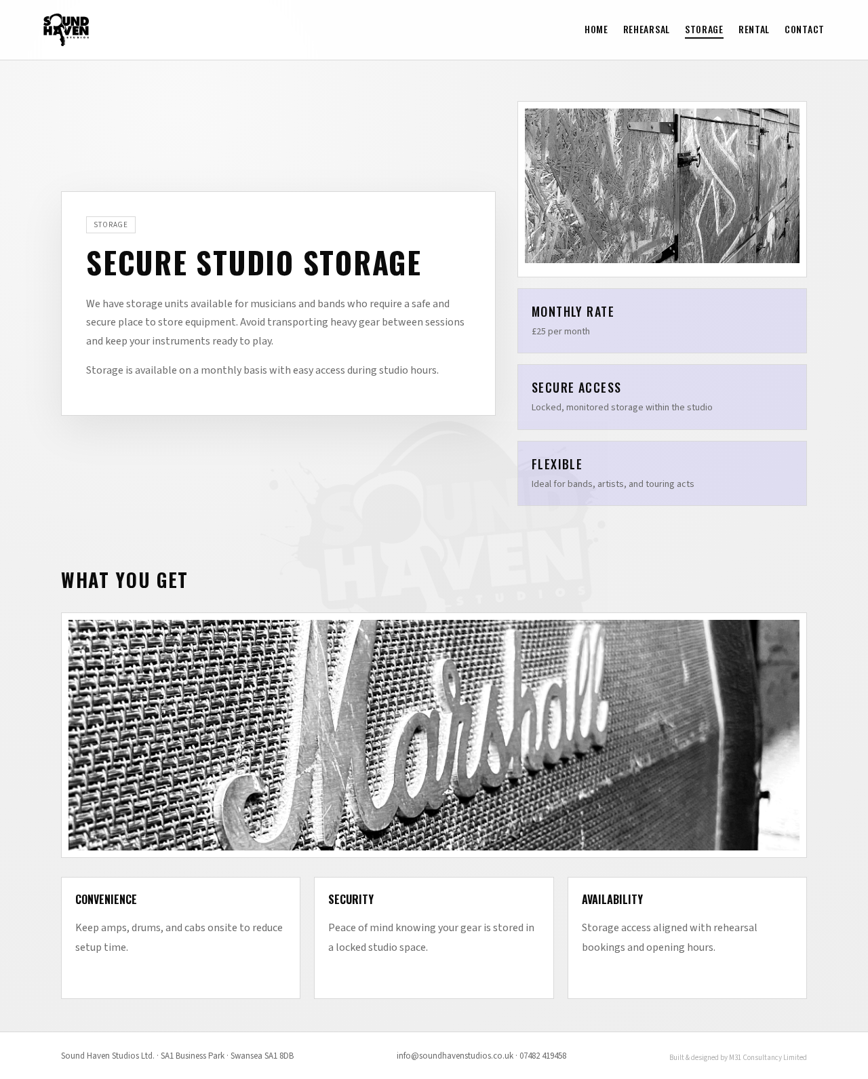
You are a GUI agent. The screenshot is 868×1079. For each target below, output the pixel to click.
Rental (754, 29)
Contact (805, 29)
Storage (704, 29)
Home (596, 29)
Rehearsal (646, 29)
